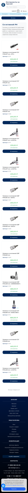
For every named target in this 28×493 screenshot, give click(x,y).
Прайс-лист (14, 408)
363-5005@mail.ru (14, 468)
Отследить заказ (14, 434)
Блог (14, 424)
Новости (14, 431)
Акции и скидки (14, 426)
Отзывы (14, 429)
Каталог (14, 406)
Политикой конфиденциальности (14, 485)
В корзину (14, 65)
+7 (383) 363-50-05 (14, 465)
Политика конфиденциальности (14, 447)
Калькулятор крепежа (14, 415)
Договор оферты (14, 445)
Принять (14, 489)
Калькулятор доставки (14, 436)
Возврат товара (14, 452)
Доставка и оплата (14, 411)
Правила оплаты (14, 450)
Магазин (14, 403)
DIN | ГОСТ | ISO (14, 413)
